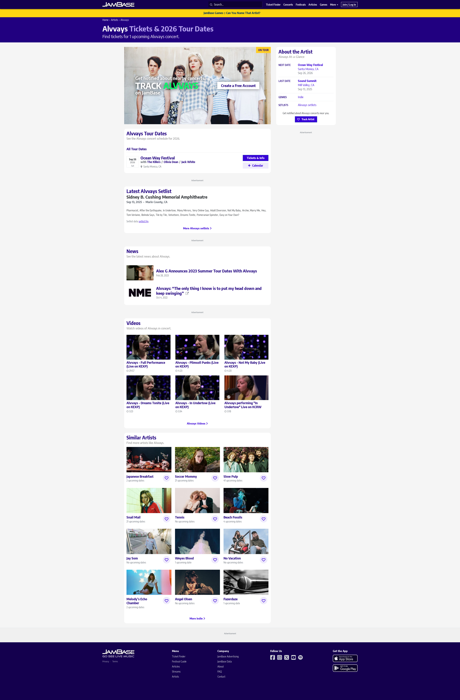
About (220, 666)
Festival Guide (179, 661)
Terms (115, 661)
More (333, 4)
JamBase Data (224, 661)
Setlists (283, 105)
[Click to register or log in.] (166, 478)
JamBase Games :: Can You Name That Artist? (232, 13)
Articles (176, 666)
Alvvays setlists (307, 105)
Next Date (285, 65)
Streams (176, 671)
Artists (114, 19)
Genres (283, 97)
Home (105, 19)
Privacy (105, 661)
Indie (300, 97)
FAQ (219, 671)
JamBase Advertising (228, 656)
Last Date (284, 81)
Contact (221, 676)
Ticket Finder (178, 656)
